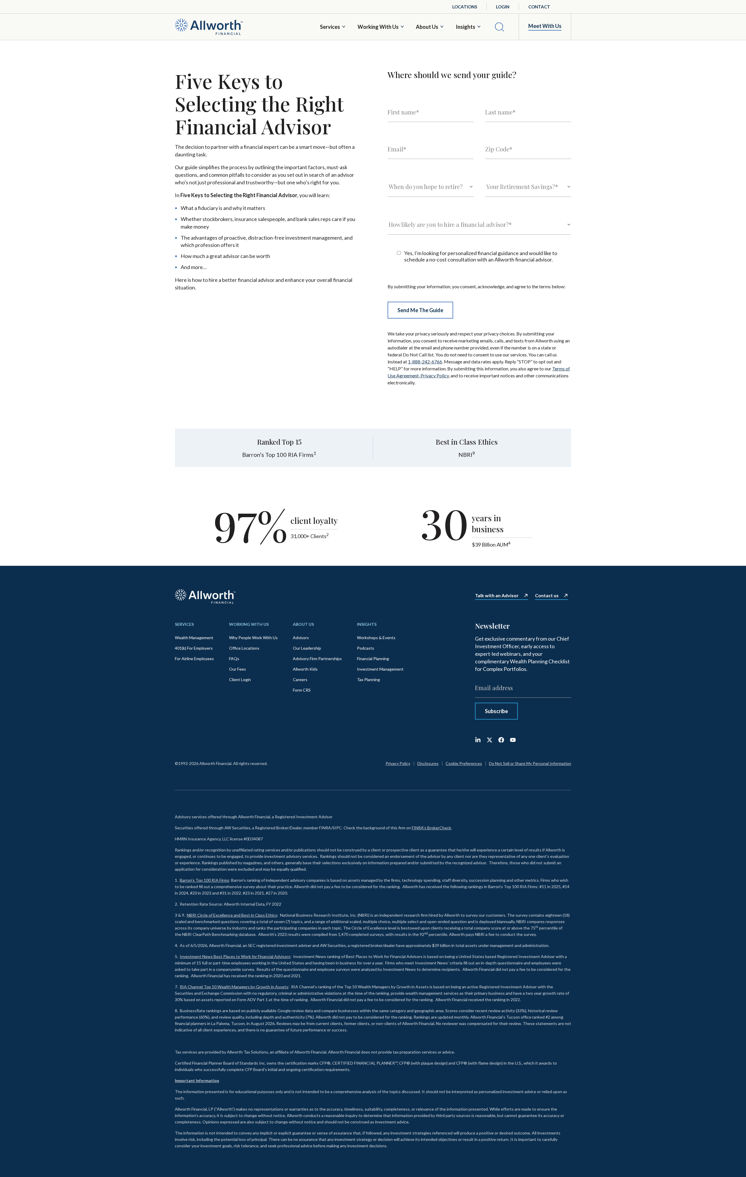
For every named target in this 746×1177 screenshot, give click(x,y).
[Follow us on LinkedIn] (478, 740)
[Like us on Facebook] (501, 740)
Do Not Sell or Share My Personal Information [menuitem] (530, 763)
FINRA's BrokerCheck (431, 827)
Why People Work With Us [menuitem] (253, 637)
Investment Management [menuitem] (380, 669)
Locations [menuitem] (464, 6)
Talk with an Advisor (497, 595)
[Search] (499, 27)
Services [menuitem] (184, 624)
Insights (465, 27)
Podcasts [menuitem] (365, 648)
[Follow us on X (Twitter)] (489, 740)
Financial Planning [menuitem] (373, 658)
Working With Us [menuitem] (249, 624)
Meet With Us (545, 26)
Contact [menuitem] (539, 6)
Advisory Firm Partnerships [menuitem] (317, 658)
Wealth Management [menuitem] (194, 637)
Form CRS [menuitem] (302, 690)
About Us (427, 27)
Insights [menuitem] (366, 624)
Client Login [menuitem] (240, 679)
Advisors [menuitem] (301, 637)
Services (330, 27)
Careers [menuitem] (300, 679)
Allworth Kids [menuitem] (305, 669)
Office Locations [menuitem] (244, 648)
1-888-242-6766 (425, 361)
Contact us (547, 595)
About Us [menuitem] (303, 624)
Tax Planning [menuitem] (368, 679)
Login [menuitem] (502, 6)
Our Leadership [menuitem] (307, 648)
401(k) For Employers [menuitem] (194, 648)
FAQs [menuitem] (234, 658)
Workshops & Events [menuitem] (376, 637)
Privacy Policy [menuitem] (398, 763)
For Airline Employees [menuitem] (194, 658)
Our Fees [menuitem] (237, 669)
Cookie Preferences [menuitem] (464, 763)
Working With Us (378, 27)
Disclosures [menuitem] (428, 763)
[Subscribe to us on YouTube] (513, 740)
